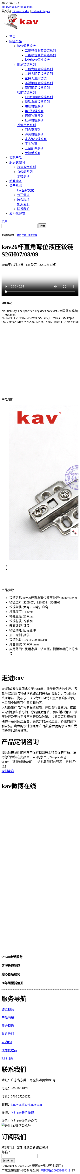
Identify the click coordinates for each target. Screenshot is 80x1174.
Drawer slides (20, 11)
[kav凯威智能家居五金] (21, 29)
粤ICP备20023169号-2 (55, 1170)
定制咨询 (8, 771)
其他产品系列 (26, 125)
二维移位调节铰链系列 (40, 50)
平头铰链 (31, 143)
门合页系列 (32, 129)
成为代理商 (17, 213)
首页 (12, 36)
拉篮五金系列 (26, 167)
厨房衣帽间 (17, 162)
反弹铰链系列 (34, 120)
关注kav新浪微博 (22, 1112)
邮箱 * (6, 1152)
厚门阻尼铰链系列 (37, 87)
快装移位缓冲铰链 (37, 60)
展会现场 (23, 199)
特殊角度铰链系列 (37, 101)
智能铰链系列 (26, 92)
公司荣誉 (23, 195)
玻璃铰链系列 (34, 106)
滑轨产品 (15, 157)
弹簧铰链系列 (34, 134)
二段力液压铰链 (29, 235)
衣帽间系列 (25, 171)
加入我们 (23, 204)
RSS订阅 (7, 1058)
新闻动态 (15, 181)
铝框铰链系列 (34, 115)
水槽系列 (23, 176)
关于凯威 (15, 185)
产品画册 (8, 1017)
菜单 (5, 221)
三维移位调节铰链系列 (40, 55)
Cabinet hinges (40, 11)
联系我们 (23, 209)
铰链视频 (8, 1009)
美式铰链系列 (34, 111)
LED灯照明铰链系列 (39, 97)
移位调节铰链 (26, 46)
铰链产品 (15, 41)
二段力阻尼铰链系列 (39, 74)
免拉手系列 (32, 153)
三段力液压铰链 (36, 78)
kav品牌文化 (25, 190)
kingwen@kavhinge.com (17, 6)
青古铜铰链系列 (36, 139)
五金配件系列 (34, 148)
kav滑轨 (7, 1042)
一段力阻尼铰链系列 (39, 69)
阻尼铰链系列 (26, 64)
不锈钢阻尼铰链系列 (39, 83)
